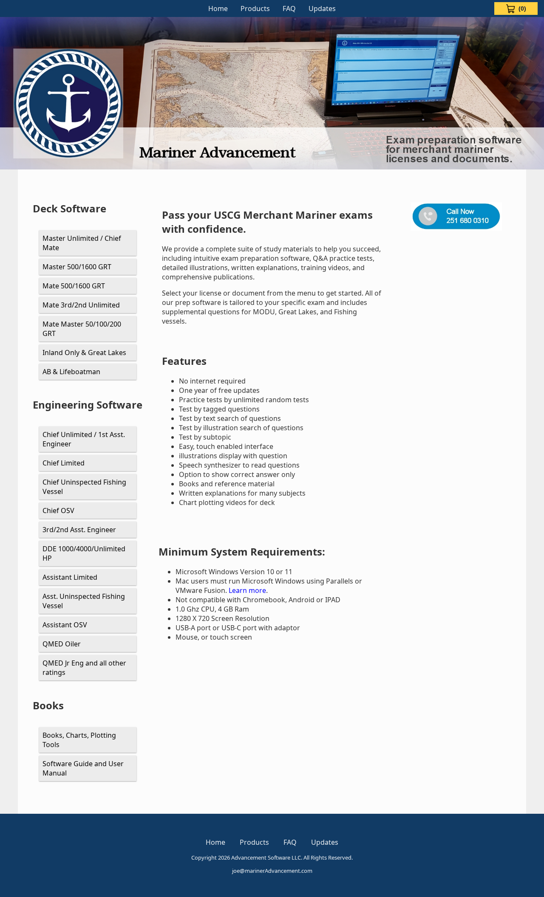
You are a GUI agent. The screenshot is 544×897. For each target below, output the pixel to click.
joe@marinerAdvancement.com (272, 870)
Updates (322, 8)
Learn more (247, 590)
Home (218, 8)
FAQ (289, 8)
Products (255, 8)
